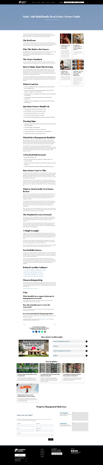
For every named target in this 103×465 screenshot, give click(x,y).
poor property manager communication (34, 274)
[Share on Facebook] (33, 331)
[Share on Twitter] (36, 331)
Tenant (67, 2)
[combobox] (35, 435)
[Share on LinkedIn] (39, 331)
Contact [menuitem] (53, 2)
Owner (70, 2)
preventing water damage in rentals (33, 272)
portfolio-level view (45, 319)
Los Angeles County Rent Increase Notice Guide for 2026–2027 (72, 375)
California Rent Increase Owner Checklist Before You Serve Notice (26, 395)
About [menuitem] (33, 2)
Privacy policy (17, 459)
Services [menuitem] (38, 2)
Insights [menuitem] (43, 2)
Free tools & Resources (19, 457)
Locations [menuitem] (42, 452)
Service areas (17, 460)
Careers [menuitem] (48, 2)
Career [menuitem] (42, 456)
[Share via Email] (45, 331)
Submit (50, 439)
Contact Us (20, 455)
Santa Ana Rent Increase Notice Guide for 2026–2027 (27, 375)
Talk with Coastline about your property (33, 276)
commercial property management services (35, 270)
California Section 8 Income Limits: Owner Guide (65, 47)
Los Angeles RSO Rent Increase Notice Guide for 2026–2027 (50, 375)
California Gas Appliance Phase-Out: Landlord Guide (65, 73)
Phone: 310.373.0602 (57, 453)
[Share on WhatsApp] (42, 331)
